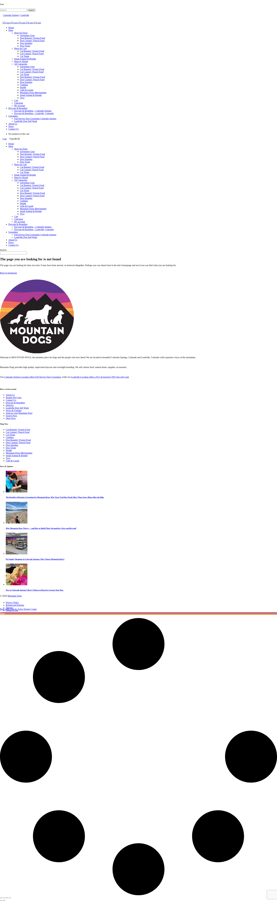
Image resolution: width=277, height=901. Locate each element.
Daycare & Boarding (15, 402)
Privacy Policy (12, 602)
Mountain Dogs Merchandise (19, 453)
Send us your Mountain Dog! (19, 413)
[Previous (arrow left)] (1, 900)
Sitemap (9, 607)
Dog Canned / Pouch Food (18, 442)
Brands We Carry (14, 397)
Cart (5, 139)
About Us (10, 395)
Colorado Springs (11, 15)
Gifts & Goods (12, 461)
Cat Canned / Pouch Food (17, 432)
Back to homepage (8, 273)
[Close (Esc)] (10, 897)
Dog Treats (11, 448)
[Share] (7, 897)
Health (9, 450)
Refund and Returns (15, 605)
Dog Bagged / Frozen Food (18, 440)
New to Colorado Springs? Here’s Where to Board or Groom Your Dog (34, 590)
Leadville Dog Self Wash (17, 408)
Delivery (10, 405)
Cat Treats (10, 435)
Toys (8, 458)
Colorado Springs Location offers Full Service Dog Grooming (32, 377)
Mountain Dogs (15, 596)
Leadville (24, 15)
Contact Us (11, 400)
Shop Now (11, 418)
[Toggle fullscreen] (4, 897)
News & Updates (13, 410)
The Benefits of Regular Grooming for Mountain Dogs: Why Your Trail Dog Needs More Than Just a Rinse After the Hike (55, 497)
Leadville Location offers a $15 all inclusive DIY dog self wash (100, 377)
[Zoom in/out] (1, 897)
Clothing (10, 437)
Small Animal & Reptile (17, 455)
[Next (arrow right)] (4, 900)
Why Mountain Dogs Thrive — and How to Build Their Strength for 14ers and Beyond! (41, 528)
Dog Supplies (12, 445)
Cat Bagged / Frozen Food (18, 429)
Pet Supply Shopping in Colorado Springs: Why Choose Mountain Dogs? (35, 559)
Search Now (11, 415)
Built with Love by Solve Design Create (18, 609)
